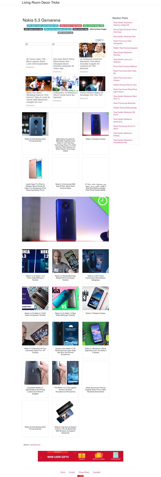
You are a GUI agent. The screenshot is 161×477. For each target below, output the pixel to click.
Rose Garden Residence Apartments (123, 120)
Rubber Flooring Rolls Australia (125, 107)
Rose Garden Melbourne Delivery (123, 134)
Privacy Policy (84, 472)
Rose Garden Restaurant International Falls (123, 141)
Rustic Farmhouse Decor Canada (123, 79)
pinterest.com (35, 444)
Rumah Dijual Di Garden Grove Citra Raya (125, 30)
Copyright (96, 472)
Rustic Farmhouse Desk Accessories (122, 42)
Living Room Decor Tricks (41, 2)
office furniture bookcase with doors (57, 29)
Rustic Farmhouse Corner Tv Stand (124, 127)
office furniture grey (65, 33)
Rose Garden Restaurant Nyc (125, 36)
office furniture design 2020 (93, 25)
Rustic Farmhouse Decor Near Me (125, 72)
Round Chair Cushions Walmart (125, 66)
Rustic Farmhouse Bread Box (124, 103)
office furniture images (98, 29)
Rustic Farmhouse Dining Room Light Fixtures (125, 90)
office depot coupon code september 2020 (42, 25)
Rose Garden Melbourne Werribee (123, 53)
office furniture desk (80, 29)
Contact (72, 472)
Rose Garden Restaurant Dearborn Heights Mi (123, 23)
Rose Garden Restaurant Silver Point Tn (125, 97)
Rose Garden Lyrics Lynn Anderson (123, 60)
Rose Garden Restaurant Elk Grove (124, 113)
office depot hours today (33, 29)
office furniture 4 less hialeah (70, 25)
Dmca (63, 472)
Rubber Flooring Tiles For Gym (125, 85)
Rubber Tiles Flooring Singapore (126, 48)
